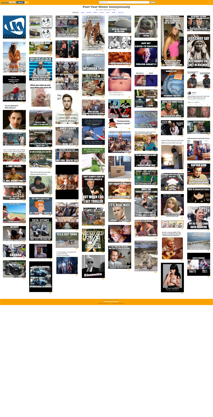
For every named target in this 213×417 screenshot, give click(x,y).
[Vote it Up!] (24, 39)
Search (153, 2)
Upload (20, 2)
